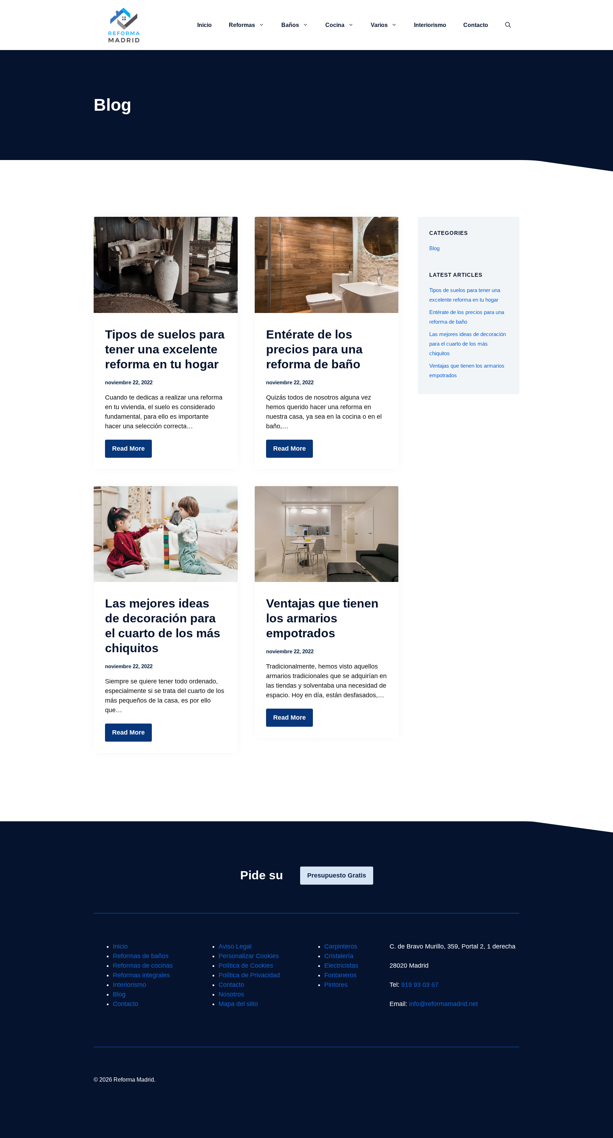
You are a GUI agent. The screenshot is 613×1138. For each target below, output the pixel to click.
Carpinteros (340, 946)
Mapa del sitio (238, 1003)
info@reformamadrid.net (443, 1003)
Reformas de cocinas (143, 965)
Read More (128, 448)
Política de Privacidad (249, 975)
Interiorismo (430, 25)
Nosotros (231, 994)
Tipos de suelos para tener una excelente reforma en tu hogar (165, 349)
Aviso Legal (235, 946)
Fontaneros (340, 975)
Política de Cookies (246, 965)
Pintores (336, 984)
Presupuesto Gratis (336, 875)
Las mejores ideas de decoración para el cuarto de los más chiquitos (467, 343)
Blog (434, 248)
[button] (508, 25)
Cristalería (338, 956)
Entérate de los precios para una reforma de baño (314, 349)
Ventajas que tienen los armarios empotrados (322, 618)
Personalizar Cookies (249, 956)
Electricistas (341, 965)
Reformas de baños (141, 956)
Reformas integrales (141, 975)
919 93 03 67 (419, 984)
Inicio (204, 25)
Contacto (475, 25)
